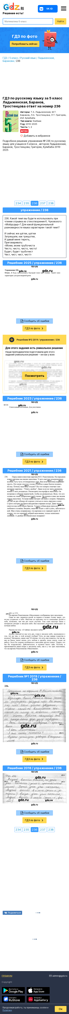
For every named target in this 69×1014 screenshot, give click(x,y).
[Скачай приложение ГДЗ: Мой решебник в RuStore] (13, 999)
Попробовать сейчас (24, 43)
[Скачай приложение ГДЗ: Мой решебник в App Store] (38, 990)
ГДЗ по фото (32, 328)
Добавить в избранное (37, 135)
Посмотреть (34, 375)
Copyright (7, 982)
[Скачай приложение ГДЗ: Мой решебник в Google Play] (13, 990)
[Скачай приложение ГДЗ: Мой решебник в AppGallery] (38, 999)
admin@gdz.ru (59, 975)
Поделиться (14, 912)
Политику (7, 1010)
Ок (60, 1009)
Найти (60, 21)
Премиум (7, 975)
